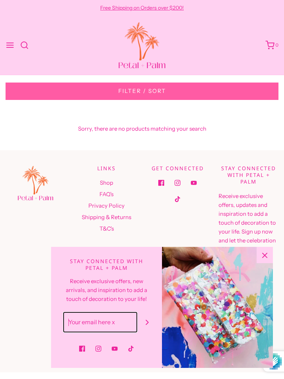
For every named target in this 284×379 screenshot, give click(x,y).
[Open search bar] (27, 45)
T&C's (106, 228)
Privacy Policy (106, 205)
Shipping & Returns (106, 217)
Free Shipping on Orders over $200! (142, 7)
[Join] (147, 322)
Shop (106, 182)
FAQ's (106, 194)
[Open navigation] (10, 45)
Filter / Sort (142, 90)
